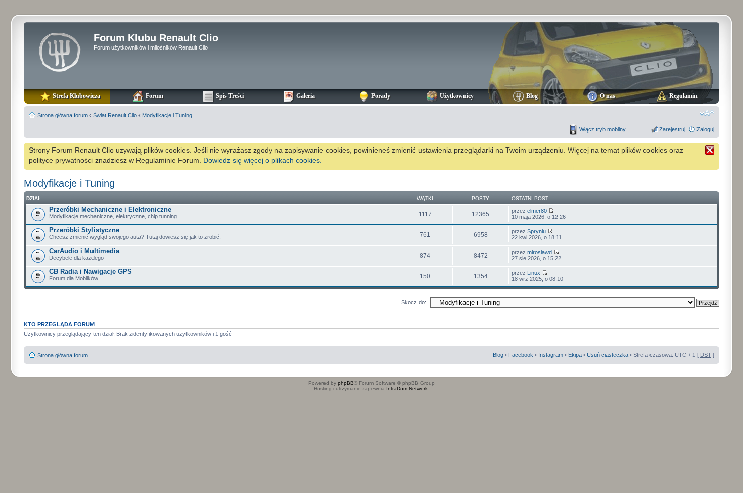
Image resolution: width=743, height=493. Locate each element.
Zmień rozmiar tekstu (707, 113)
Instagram (550, 355)
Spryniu (536, 231)
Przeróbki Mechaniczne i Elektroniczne (110, 209)
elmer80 (537, 211)
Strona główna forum (62, 115)
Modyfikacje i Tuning (167, 115)
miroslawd (539, 252)
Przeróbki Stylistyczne (84, 230)
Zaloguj (705, 129)
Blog (498, 355)
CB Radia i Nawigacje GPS (90, 271)
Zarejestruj (672, 129)
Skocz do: (413, 302)
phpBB (346, 383)
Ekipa (575, 355)
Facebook (520, 355)
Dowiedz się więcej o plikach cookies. (262, 160)
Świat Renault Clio (115, 115)
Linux (533, 273)
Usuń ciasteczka (607, 355)
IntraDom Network (407, 388)
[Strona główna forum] (60, 51)
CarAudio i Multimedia (84, 251)
